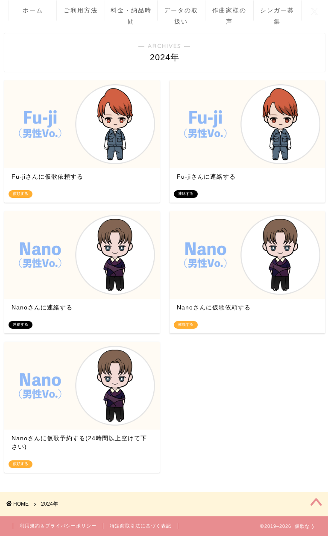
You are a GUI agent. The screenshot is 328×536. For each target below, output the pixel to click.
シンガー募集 (277, 13)
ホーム (33, 10)
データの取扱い (181, 13)
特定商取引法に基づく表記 (140, 525)
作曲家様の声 (229, 13)
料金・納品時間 (131, 13)
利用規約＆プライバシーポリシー (58, 525)
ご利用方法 (81, 10)
